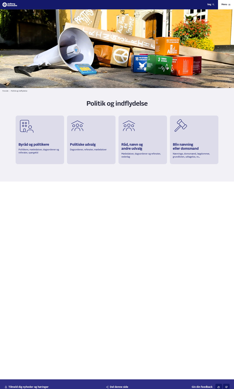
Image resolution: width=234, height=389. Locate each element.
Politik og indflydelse (19, 91)
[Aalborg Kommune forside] (10, 4)
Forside (5, 91)
